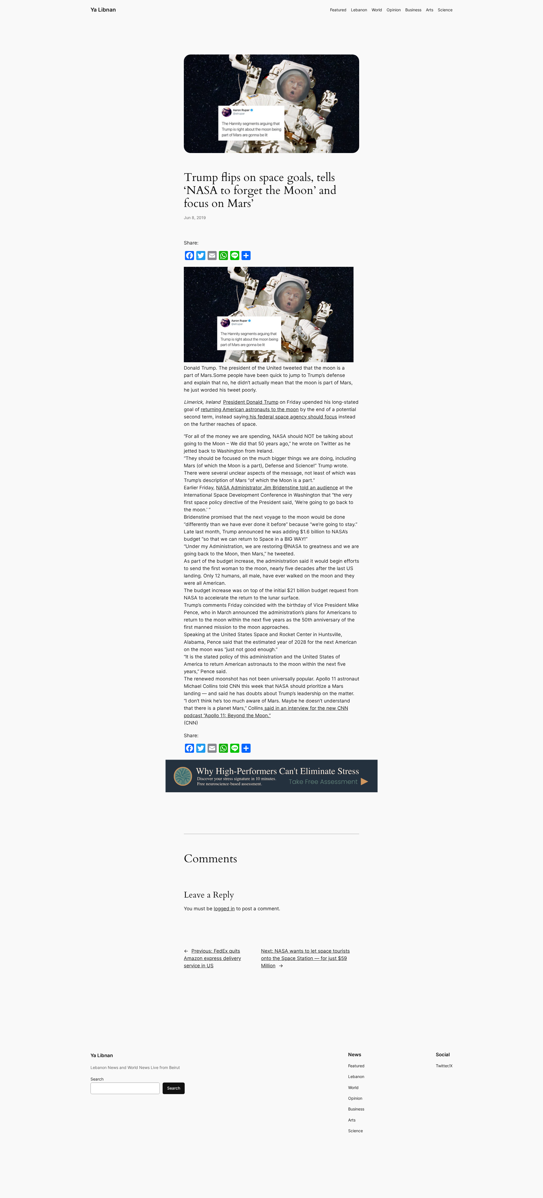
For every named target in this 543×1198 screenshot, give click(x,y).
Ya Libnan (103, 9)
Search (97, 1079)
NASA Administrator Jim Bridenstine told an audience (277, 487)
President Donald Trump (250, 402)
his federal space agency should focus (292, 417)
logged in (224, 908)
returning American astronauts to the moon (250, 409)
